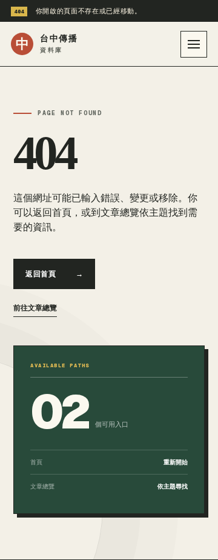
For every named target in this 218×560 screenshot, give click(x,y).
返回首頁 (54, 274)
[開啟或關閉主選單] (193, 44)
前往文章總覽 (35, 308)
